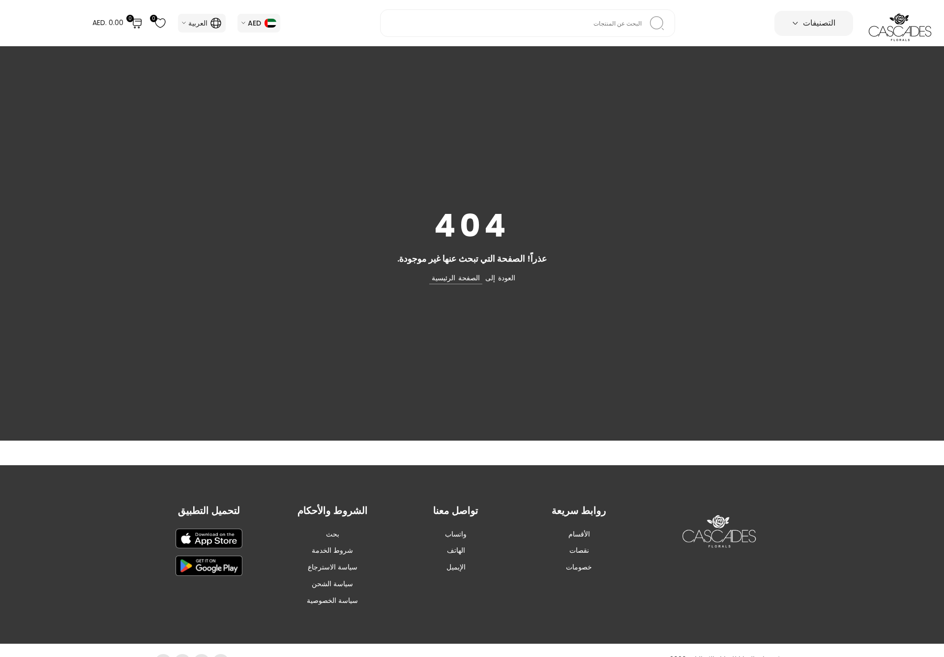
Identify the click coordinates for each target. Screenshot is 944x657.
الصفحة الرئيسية (456, 278)
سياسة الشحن (332, 584)
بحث (332, 534)
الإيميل (456, 567)
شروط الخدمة (332, 550)
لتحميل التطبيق (209, 510)
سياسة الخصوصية (332, 600)
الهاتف (456, 550)
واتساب (456, 534)
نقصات (579, 550)
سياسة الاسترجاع (332, 567)
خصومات (579, 567)
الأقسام (579, 534)
